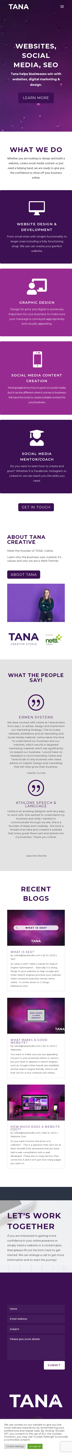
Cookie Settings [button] (15, 1446)
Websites (16, 1049)
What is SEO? (22, 952)
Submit (54, 1365)
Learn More (36, 98)
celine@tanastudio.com (27, 955)
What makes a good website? (29, 1041)
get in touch (36, 507)
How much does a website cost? (35, 1128)
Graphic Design (37, 303)
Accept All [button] (35, 1446)
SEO (13, 959)
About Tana (24, 574)
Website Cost (18, 1136)
